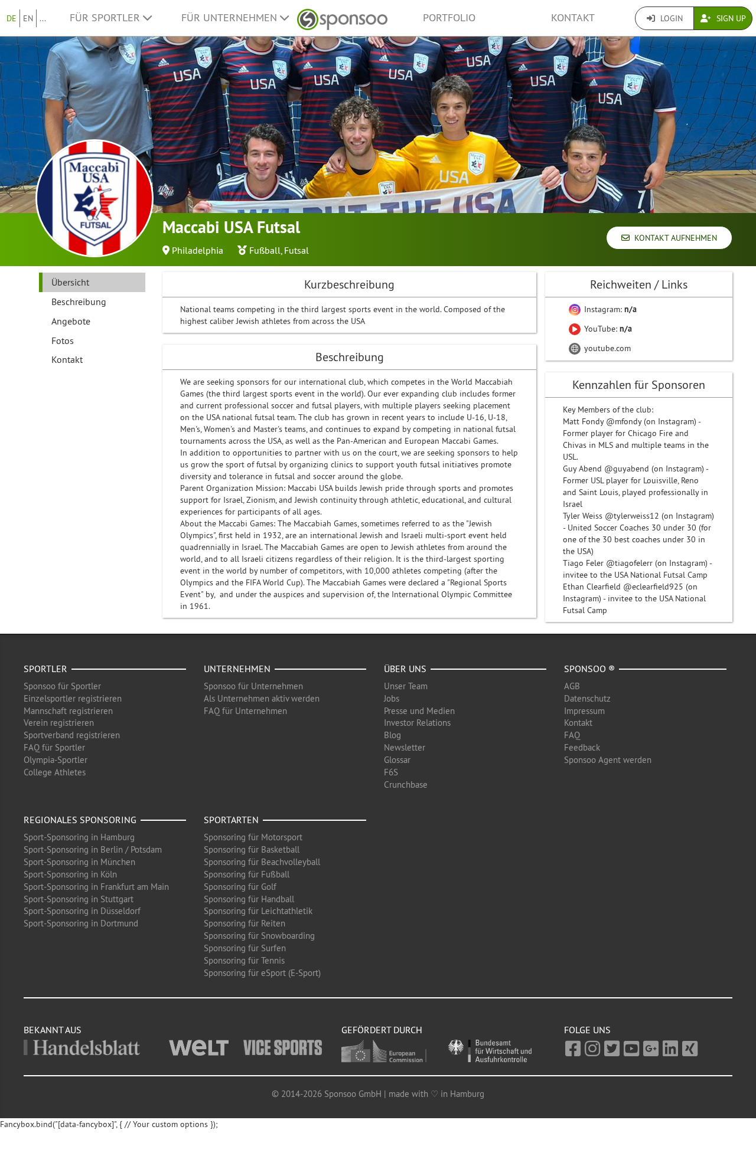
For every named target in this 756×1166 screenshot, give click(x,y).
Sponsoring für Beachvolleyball (262, 861)
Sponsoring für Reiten (244, 923)
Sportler (45, 668)
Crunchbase (406, 784)
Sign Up (730, 18)
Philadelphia (197, 250)
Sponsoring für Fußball (246, 874)
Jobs (391, 698)
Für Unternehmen (230, 17)
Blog (392, 735)
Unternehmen (237, 668)
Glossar (397, 759)
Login (670, 18)
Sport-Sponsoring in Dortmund (81, 923)
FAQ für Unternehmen (245, 710)
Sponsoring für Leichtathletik (258, 910)
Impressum (584, 710)
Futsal (296, 250)
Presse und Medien (419, 710)
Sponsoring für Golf (240, 886)
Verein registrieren (59, 722)
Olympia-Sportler (55, 759)
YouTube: (607, 328)
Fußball (265, 250)
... (43, 18)
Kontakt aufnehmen (673, 237)
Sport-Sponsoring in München (79, 861)
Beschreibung (78, 301)
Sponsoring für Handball (249, 899)
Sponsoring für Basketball (251, 849)
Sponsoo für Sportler (62, 686)
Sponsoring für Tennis (244, 960)
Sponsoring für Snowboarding (259, 935)
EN (28, 18)
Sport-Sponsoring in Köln (70, 874)
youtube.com (606, 348)
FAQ (572, 735)
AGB (572, 686)
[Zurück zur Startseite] (342, 18)
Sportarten (231, 820)
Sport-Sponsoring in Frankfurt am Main (96, 886)
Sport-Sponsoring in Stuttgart (78, 899)
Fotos (62, 340)
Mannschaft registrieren (68, 710)
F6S (391, 772)
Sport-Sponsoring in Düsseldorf (82, 910)
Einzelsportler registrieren (73, 698)
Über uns (405, 668)
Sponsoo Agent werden (607, 759)
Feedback (582, 747)
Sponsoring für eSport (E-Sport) (262, 972)
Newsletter (404, 747)
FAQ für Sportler (54, 747)
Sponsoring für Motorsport (253, 837)
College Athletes (55, 772)
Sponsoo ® (589, 668)
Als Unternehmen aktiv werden (262, 698)
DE (11, 18)
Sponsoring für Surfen (245, 948)
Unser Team (406, 686)
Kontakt (573, 17)
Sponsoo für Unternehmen (253, 686)
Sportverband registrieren (72, 735)
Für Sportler (106, 17)
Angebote (70, 321)
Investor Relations (417, 722)
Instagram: (609, 309)
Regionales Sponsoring (80, 820)
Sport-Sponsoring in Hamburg (79, 837)
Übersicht (70, 282)
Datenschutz (587, 698)
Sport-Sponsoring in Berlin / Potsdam (93, 849)
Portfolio (449, 17)
